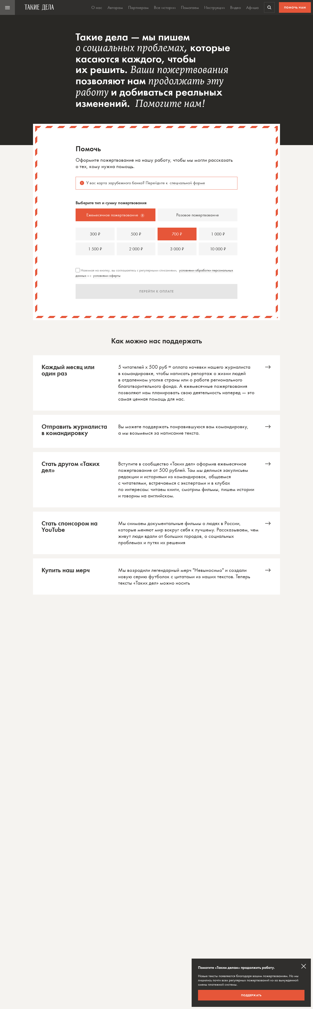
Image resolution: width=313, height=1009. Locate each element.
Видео (235, 7)
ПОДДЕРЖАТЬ (251, 995)
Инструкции (214, 7)
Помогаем (190, 7)
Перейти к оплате (156, 291)
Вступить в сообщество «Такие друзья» (156, 479)
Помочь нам (295, 7)
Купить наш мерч (156, 576)
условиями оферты (107, 275)
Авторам (115, 7)
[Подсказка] (142, 215)
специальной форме (187, 183)
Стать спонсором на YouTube (156, 533)
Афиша (252, 7)
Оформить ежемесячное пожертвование (156, 382)
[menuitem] (7, 7)
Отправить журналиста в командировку (156, 431)
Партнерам (138, 7)
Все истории (165, 7)
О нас (96, 7)
